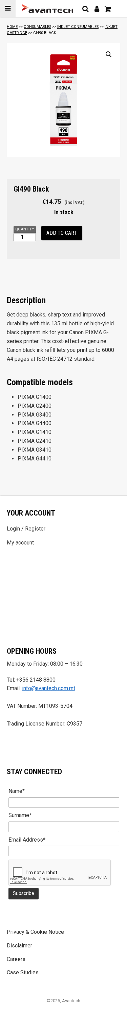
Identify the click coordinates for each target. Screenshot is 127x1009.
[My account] (96, 9)
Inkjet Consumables (78, 27)
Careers (16, 959)
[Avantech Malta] (47, 8)
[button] (109, 54)
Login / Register (26, 528)
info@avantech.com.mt (48, 688)
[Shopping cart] (107, 9)
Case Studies (23, 972)
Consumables (37, 27)
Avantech (71, 1000)
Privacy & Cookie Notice (35, 932)
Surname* (19, 815)
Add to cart (61, 233)
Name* (16, 791)
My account (20, 542)
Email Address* (26, 839)
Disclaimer (19, 945)
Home (12, 27)
